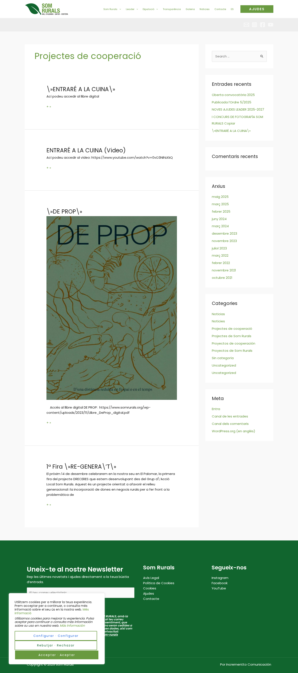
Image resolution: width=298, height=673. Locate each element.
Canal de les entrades (230, 416)
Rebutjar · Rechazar (56, 645)
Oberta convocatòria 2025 (233, 95)
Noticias (218, 314)
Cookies (149, 588)
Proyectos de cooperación (233, 343)
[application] (119, 9)
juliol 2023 (219, 248)
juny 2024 (219, 219)
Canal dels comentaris (230, 423)
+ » (48, 106)
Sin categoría (223, 358)
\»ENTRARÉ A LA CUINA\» (80, 89)
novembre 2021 (224, 270)
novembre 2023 (224, 241)
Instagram (220, 577)
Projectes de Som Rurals (231, 336)
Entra (216, 409)
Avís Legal (151, 577)
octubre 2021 (222, 277)
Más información (72, 625)
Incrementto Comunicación (248, 664)
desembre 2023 (224, 233)
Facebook (220, 583)
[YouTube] (270, 24)
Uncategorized (224, 365)
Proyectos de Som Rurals (232, 350)
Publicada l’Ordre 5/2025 (231, 102)
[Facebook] (262, 24)
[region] (57, 628)
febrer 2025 (221, 211)
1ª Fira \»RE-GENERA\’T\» (81, 467)
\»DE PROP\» (64, 211)
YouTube (219, 588)
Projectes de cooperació (232, 328)
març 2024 (220, 226)
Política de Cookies (158, 583)
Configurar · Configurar (56, 636)
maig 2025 (220, 196)
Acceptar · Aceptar (56, 655)
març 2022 (220, 255)
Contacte (151, 598)
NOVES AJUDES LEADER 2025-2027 (238, 109)
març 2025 (220, 204)
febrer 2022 (221, 263)
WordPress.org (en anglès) (233, 431)
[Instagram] (254, 24)
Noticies (218, 321)
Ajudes (148, 593)
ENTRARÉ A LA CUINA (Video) (86, 150)
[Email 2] (246, 24)
